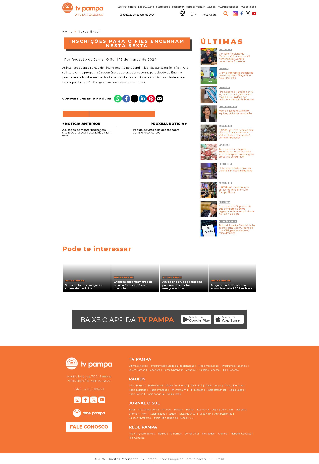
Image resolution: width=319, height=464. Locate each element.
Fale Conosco (248, 7)
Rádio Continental (176, 385)
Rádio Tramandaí (216, 389)
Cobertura (178, 7)
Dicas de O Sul (187, 413)
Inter (144, 413)
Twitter (247, 13)
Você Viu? (205, 413)
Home (67, 31)
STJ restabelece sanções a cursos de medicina (84, 287)
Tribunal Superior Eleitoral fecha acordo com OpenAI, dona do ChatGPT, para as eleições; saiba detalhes (237, 229)
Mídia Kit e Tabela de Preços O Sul (174, 417)
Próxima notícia (167, 124)
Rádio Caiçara (213, 385)
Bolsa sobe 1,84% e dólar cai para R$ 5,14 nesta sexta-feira (235, 169)
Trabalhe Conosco (228, 7)
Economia (203, 409)
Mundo (166, 409)
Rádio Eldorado (137, 389)
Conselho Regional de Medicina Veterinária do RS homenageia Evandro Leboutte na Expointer (234, 58)
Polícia (190, 409)
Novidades (208, 433)
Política (178, 409)
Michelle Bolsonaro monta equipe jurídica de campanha (235, 112)
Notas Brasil (89, 31)
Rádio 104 (196, 385)
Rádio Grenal (155, 385)
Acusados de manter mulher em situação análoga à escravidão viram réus (86, 132)
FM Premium (178, 389)
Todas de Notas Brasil (122, 114)
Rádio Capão (236, 389)
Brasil (132, 409)
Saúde (172, 413)
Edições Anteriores (140, 417)
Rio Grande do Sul (148, 409)
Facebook (241, 13)
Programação (159, 365)
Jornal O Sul (192, 433)
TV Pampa (82, 9)
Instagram (235, 13)
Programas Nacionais (234, 365)
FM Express (196, 389)
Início (132, 433)
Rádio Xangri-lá (155, 394)
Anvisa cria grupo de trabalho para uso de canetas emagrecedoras (182, 285)
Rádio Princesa (158, 389)
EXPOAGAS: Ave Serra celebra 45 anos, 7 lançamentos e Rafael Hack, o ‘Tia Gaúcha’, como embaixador (236, 134)
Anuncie (211, 7)
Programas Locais (208, 365)
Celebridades (157, 413)
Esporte (240, 409)
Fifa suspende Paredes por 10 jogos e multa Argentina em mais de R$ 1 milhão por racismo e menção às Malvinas (236, 96)
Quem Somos (163, 7)
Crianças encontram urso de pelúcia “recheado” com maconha (133, 285)
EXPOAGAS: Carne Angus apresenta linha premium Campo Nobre (234, 190)
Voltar (76, 114)
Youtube (254, 13)
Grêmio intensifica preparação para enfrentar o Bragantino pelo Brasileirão (236, 75)
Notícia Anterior (82, 124)
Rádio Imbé (174, 394)
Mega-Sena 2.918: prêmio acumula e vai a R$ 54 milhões (231, 287)
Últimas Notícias (127, 7)
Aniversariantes (223, 413)
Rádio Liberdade (233, 385)
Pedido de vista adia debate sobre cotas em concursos (156, 131)
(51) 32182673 (95, 389)
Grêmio (133, 413)
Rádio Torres (136, 394)
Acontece (227, 409)
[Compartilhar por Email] (159, 98)
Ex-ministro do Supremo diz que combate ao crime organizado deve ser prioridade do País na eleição (237, 210)
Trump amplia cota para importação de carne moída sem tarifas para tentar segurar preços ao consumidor (236, 153)
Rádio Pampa (137, 385)
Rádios (162, 433)
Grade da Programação (180, 365)
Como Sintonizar (195, 7)
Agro (215, 409)
